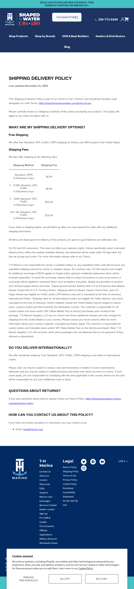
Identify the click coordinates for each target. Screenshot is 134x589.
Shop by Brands (45, 36)
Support (43, 492)
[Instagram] (84, 468)
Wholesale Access (48, 543)
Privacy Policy (70, 479)
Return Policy (70, 467)
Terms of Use (69, 475)
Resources (44, 484)
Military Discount (48, 538)
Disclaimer (68, 488)
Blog (67, 47)
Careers (43, 479)
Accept (65, 578)
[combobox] (66, 17)
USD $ (121, 461)
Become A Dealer (48, 505)
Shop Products (18, 36)
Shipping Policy (71, 471)
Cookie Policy (85, 568)
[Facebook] (93, 462)
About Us (44, 475)
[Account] (122, 19)
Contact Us (45, 471)
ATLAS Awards (46, 526)
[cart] (127, 19)
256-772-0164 (108, 19)
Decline (101, 578)
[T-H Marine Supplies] (22, 19)
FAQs (41, 488)
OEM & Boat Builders (75, 36)
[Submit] (76, 17)
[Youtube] (102, 462)
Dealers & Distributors (110, 36)
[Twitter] (84, 462)
